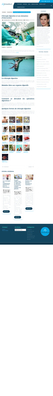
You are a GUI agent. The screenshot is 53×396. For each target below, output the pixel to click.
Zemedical (4, 12)
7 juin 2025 (17, 191)
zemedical (13, 20)
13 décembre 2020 (6, 20)
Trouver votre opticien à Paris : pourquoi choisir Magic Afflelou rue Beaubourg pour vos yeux (43, 70)
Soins (29, 4)
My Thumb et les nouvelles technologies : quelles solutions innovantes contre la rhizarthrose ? (43, 77)
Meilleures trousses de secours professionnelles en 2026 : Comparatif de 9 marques (43, 84)
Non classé (29, 232)
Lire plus (7, 212)
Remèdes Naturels (21, 7)
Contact (3, 229)
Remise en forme (34, 4)
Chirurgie (25, 4)
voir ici (17, 52)
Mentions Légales (5, 230)
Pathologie (19, 4)
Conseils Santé (42, 4)
